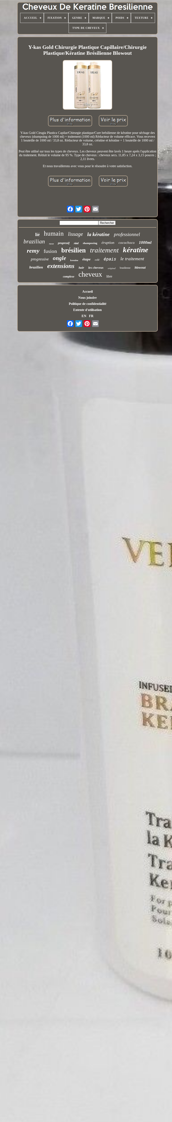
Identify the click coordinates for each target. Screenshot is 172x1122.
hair (81, 267)
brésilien (73, 250)
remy (33, 250)
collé (97, 259)
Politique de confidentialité (87, 304)
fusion (50, 251)
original (112, 268)
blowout (140, 267)
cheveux (90, 274)
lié (37, 234)
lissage (75, 234)
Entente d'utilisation (87, 310)
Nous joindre (87, 297)
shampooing (90, 243)
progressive (40, 259)
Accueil (87, 291)
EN (84, 316)
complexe (68, 276)
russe (51, 244)
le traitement (132, 258)
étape (86, 259)
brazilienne (125, 267)
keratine (74, 260)
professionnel (127, 234)
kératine (135, 250)
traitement (104, 250)
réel (76, 243)
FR (91, 316)
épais (110, 258)
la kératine (98, 234)
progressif (64, 243)
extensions (60, 265)
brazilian (34, 241)
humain (54, 233)
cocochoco (127, 243)
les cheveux (96, 267)
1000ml (145, 242)
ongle (59, 258)
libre (109, 276)
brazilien (36, 267)
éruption (108, 242)
